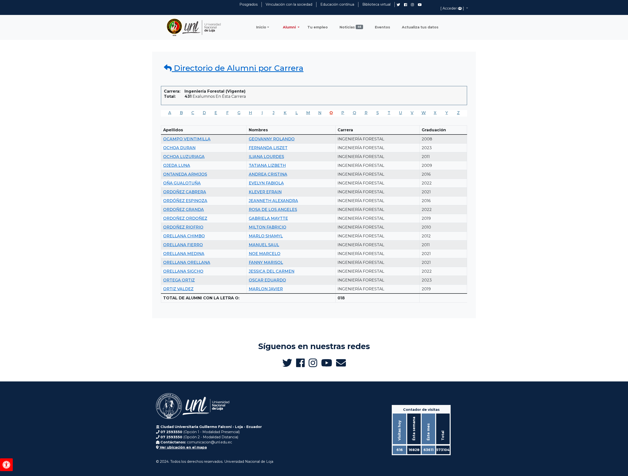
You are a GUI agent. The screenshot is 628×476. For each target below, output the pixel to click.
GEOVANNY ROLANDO (272, 139)
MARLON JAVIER (266, 289)
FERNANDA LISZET (268, 148)
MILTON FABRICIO (267, 227)
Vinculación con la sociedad (289, 4)
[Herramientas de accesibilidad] (6, 464)
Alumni (290, 27)
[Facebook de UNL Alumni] (405, 4)
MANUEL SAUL (264, 245)
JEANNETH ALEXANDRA (273, 200)
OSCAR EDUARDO (267, 280)
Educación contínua (337, 4)
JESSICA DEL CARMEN (271, 271)
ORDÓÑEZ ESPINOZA (185, 200)
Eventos (382, 27)
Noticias (350, 27)
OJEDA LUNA (176, 165)
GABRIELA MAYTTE (268, 218)
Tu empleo (317, 27)
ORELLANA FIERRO (183, 245)
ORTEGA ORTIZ (179, 280)
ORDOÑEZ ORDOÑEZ (185, 218)
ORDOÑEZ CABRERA (184, 192)
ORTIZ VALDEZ (178, 289)
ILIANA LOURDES (266, 156)
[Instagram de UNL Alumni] (412, 4)
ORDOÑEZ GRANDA (183, 209)
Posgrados (248, 4)
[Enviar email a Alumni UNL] (341, 363)
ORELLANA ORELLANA (186, 262)
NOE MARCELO (264, 253)
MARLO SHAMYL (266, 236)
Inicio (261, 27)
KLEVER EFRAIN (265, 192)
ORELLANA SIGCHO (183, 271)
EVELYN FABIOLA (266, 183)
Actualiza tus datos (420, 27)
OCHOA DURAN (179, 148)
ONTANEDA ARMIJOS (185, 174)
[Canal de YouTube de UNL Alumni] (420, 4)
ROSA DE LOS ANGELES (273, 209)
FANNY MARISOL (266, 262)
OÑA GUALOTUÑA (182, 183)
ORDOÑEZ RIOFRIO (183, 227)
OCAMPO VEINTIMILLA (186, 139)
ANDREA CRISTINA (268, 174)
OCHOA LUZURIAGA (184, 156)
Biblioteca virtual (376, 4)
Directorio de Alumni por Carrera (237, 68)
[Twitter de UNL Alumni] (398, 5)
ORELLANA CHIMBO (184, 236)
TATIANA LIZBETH (267, 165)
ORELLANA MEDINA (183, 253)
